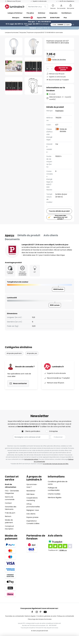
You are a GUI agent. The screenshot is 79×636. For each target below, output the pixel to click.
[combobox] (37, 6)
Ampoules (23, 32)
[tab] (9, 235)
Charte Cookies (54, 494)
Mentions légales (54, 497)
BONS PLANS (55, 18)
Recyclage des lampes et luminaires (40, 619)
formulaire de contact (31, 459)
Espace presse (32, 517)
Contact (8, 503)
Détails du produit (28, 235)
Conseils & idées (32, 523)
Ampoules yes (32, 353)
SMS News (30, 494)
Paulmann (59, 111)
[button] (14, 66)
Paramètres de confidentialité (14, 616)
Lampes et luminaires (11, 32)
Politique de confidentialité (65, 616)
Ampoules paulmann (14, 353)
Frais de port (10, 513)
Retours (8, 516)
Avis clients (51, 235)
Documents (12, 239)
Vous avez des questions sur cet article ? (60, 217)
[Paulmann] (12, 250)
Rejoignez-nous (32, 510)
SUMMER (61, 24)
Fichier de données (59, 60)
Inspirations (31, 521)
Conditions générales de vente (46, 616)
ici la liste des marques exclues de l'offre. (56, 464)
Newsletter (30, 491)
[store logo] (14, 7)
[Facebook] (33, 612)
